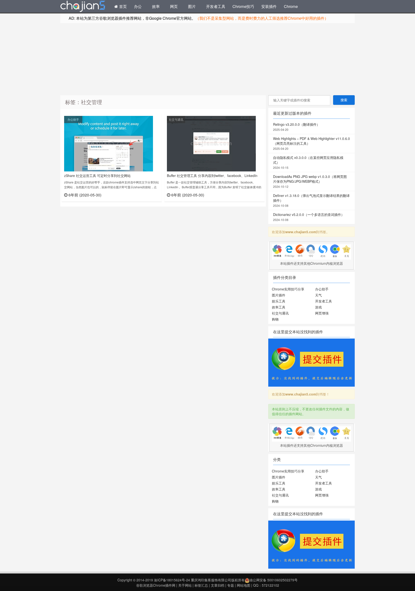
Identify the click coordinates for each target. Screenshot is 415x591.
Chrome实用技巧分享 (288, 289)
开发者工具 (215, 6)
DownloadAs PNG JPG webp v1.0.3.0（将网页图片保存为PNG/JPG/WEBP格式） (310, 181)
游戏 (318, 307)
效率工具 (278, 307)
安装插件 (269, 6)
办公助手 (73, 119)
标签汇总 (201, 585)
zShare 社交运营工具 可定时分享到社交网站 (97, 175)
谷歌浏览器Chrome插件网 (155, 585)
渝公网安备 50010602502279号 (274, 580)
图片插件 (278, 295)
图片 (192, 6)
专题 (230, 585)
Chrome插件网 (82, 7)
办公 (138, 6)
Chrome (291, 6)
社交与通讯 (176, 119)
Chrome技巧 (243, 6)
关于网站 (185, 585)
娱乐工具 (278, 301)
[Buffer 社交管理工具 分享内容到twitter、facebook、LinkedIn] (211, 143)
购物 (275, 319)
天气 (318, 295)
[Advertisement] (207, 59)
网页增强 (322, 313)
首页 (122, 6)
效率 (156, 6)
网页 (174, 6)
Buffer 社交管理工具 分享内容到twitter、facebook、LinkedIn (212, 175)
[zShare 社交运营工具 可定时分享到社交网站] (108, 143)
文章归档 (217, 585)
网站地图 (243, 585)
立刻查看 (151, 195)
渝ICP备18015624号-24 (172, 580)
